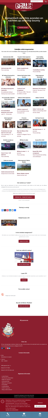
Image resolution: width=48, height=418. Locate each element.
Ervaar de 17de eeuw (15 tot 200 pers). (39, 90)
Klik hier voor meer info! (24, 305)
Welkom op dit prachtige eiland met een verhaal (39, 110)
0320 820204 (8, 293)
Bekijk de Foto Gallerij (24, 241)
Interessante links (5, 381)
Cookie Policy (20, 396)
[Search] (41, 1)
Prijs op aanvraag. (36, 132)
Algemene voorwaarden (7, 382)
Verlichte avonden (23, 27)
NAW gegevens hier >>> (6, 365)
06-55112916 (7, 370)
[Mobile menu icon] (45, 1)
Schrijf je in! (24, 279)
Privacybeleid (4, 384)
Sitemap (15, 396)
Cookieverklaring (5, 386)
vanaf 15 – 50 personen (7, 112)
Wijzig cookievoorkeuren (7, 389)
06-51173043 (7, 367)
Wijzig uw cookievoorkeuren (29, 396)
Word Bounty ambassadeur (7, 377)
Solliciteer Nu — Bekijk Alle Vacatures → (24, 197)
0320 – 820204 (4, 361)
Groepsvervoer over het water (7, 173)
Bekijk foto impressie (6, 379)
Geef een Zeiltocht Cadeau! (24, 264)
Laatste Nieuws (5, 376)
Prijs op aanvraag (5, 70)
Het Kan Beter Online (28, 395)
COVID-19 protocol (6, 388)
